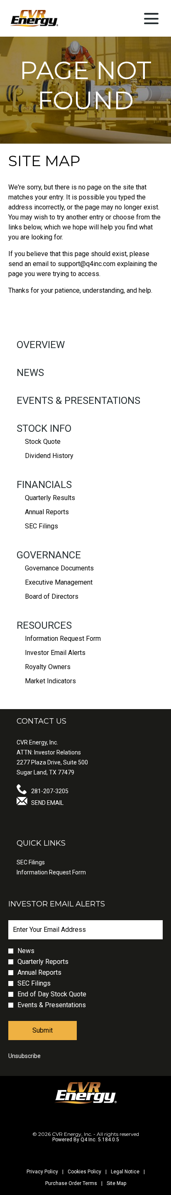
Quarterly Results (50, 498)
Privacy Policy (42, 1171)
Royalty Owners (48, 667)
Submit (42, 1030)
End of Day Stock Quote (51, 994)
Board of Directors (51, 596)
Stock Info (44, 428)
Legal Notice (125, 1171)
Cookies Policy (84, 1171)
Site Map (116, 1183)
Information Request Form (63, 638)
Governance (49, 555)
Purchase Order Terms (71, 1183)
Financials (44, 484)
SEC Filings (41, 526)
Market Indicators (50, 681)
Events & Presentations (78, 400)
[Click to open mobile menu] (151, 18)
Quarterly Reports (42, 961)
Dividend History (49, 456)
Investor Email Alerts (55, 653)
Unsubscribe (24, 1056)
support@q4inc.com (86, 264)
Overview (41, 345)
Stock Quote (43, 442)
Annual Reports (47, 512)
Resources (44, 625)
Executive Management (59, 582)
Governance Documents (59, 568)
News (30, 372)
